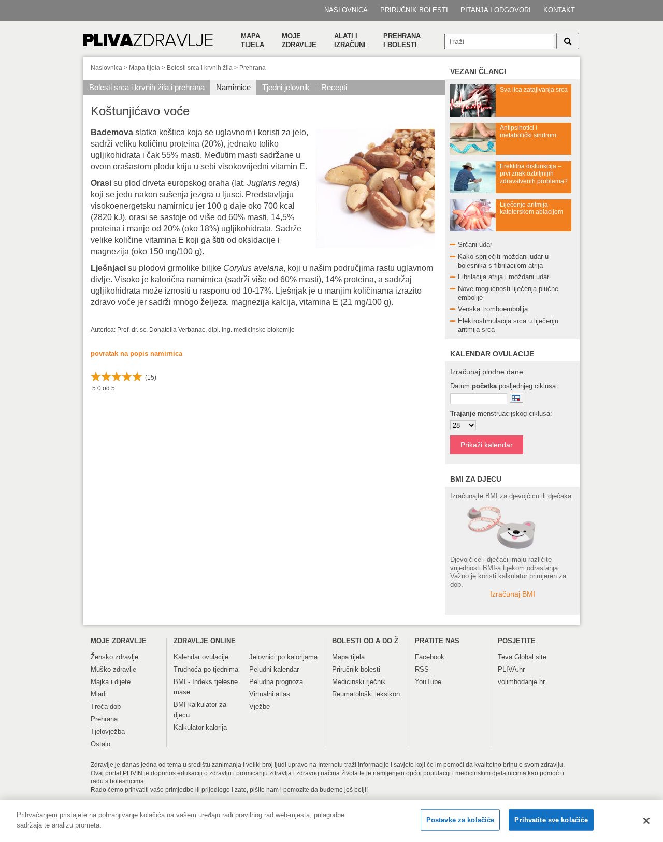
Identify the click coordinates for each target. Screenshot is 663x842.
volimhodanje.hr (521, 682)
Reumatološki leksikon (366, 694)
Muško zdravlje (113, 669)
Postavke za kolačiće (460, 820)
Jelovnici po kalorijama (283, 657)
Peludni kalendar (274, 669)
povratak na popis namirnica (136, 353)
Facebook (429, 657)
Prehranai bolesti (402, 40)
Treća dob (106, 706)
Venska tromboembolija (493, 309)
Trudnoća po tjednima (206, 669)
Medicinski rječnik (359, 682)
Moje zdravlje (299, 40)
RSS (422, 669)
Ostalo (100, 744)
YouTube (428, 682)
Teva (505, 657)
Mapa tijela (252, 40)
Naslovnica (346, 10)
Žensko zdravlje (114, 657)
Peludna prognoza (276, 682)
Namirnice (233, 87)
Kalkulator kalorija (200, 727)
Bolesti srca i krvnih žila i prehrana (147, 87)
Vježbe (259, 706)
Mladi (99, 694)
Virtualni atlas (269, 694)
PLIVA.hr (511, 669)
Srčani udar (475, 245)
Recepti (334, 87)
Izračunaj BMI (512, 594)
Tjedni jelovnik (286, 87)
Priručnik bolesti (414, 10)
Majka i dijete (111, 682)
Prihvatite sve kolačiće (551, 820)
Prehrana (252, 67)
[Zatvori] (646, 820)
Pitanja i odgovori (495, 10)
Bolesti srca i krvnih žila (200, 67)
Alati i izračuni (350, 40)
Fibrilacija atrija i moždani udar (503, 277)
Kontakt (559, 10)
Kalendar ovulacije (201, 657)
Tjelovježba (108, 731)
